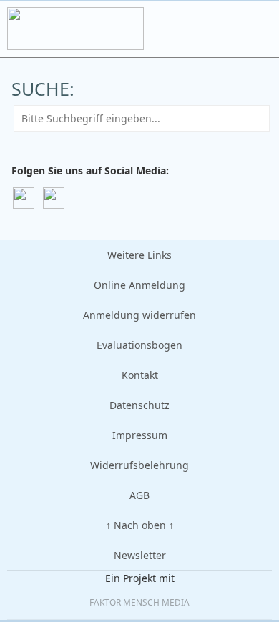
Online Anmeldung (139, 285)
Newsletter (140, 555)
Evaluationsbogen (139, 345)
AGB (139, 495)
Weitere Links (139, 255)
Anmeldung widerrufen (139, 315)
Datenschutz (139, 405)
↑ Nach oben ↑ (140, 525)
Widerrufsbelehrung (139, 465)
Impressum (139, 435)
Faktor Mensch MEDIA (139, 602)
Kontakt (140, 375)
